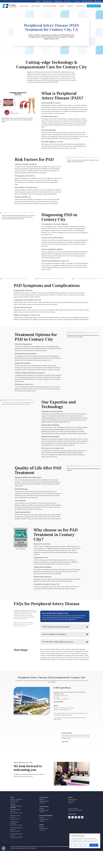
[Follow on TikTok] (79, 817)
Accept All (94, 845)
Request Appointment (94, 6)
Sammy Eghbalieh (20, 549)
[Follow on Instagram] (76, 817)
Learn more (65, 741)
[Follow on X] (72, 817)
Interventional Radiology (49, 6)
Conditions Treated (43, 801)
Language (98, 1)
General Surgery (24, 6)
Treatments (42, 803)
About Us (38, 1)
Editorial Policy (58, 846)
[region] (84, 840)
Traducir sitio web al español (75, 810)
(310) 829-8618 (58, 702)
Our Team (12, 803)
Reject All (85, 845)
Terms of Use (44, 846)
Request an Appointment (16, 799)
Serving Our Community (16, 806)
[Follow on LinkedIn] (82, 817)
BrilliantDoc (33, 848)
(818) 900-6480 (27, 389)
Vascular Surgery (35, 6)
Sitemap (22, 848)
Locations (76, 1)
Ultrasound (70, 6)
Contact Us (67, 1)
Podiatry (61, 6)
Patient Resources (47, 1)
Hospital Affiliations (87, 1)
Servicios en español (73, 808)
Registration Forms (72, 799)
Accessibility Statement (69, 846)
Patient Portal (71, 801)
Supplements (58, 1)
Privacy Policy (51, 846)
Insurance (70, 803)
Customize (75, 845)
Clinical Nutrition (80, 6)
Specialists (41, 799)
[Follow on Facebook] (69, 817)
